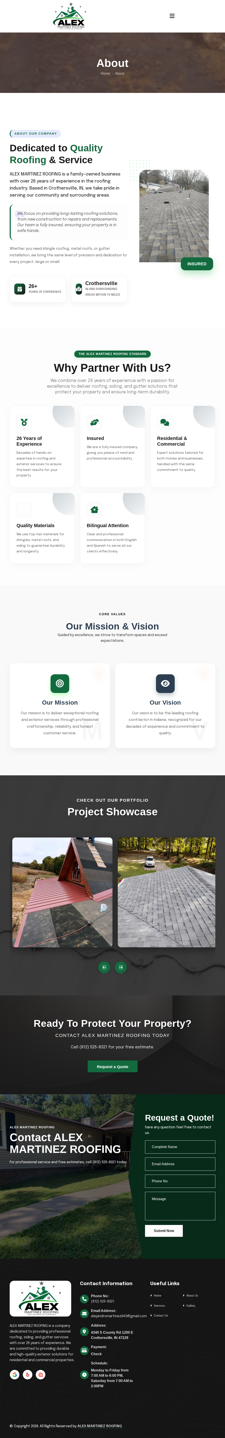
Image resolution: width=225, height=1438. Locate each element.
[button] (104, 967)
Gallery (190, 1305)
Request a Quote (112, 1067)
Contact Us (161, 1315)
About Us (192, 1295)
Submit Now (164, 1231)
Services (159, 1305)
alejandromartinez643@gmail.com (119, 1316)
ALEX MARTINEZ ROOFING (99, 1426)
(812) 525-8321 (102, 1301)
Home (105, 73)
